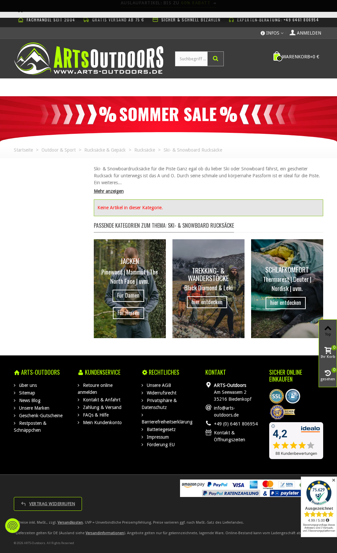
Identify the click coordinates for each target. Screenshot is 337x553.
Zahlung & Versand (101, 407)
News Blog (29, 400)
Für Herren (128, 313)
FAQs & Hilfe (95, 415)
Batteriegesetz (160, 429)
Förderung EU (160, 444)
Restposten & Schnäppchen (30, 427)
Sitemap (26, 392)
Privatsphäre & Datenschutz (159, 404)
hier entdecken (207, 302)
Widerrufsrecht (160, 392)
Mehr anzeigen (109, 191)
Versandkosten (70, 522)
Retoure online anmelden (95, 389)
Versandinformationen (105, 533)
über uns (27, 385)
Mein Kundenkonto (102, 422)
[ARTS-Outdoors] (89, 58)
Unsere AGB (158, 385)
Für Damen (128, 295)
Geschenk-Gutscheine (40, 415)
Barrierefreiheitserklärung (167, 421)
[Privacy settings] (12, 525)
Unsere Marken (33, 408)
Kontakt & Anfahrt (101, 399)
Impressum (157, 437)
